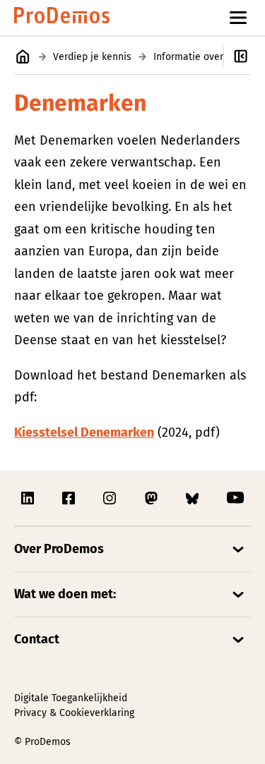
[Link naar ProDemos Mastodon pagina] (152, 498)
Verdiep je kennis (92, 57)
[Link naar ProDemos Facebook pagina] (70, 498)
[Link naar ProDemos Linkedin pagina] (29, 498)
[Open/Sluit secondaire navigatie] (244, 56)
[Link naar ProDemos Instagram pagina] (111, 498)
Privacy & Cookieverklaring (74, 713)
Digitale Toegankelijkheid (70, 698)
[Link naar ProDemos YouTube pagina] (235, 498)
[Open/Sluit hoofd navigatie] (238, 17)
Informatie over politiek (206, 57)
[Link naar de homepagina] (62, 18)
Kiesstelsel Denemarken (84, 432)
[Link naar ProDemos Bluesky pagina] (193, 498)
